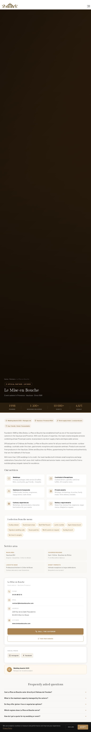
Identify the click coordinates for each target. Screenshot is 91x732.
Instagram (15, 655)
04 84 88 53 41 (17, 595)
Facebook (28, 655)
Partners (12, 379)
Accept (83, 727)
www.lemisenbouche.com (21, 623)
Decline (71, 727)
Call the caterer (47, 631)
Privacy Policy (7, 728)
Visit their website (46, 639)
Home (6, 379)
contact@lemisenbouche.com (22, 603)
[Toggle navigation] (88, 6)
